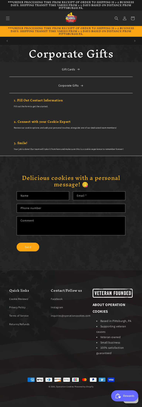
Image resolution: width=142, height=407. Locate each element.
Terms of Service (19, 315)
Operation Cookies (65, 386)
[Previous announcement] (7, 41)
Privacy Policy (17, 307)
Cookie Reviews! (18, 299)
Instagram (57, 307)
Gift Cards (68, 69)
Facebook (56, 299)
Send (28, 247)
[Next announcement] (135, 41)
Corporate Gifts (68, 85)
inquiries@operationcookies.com (70, 315)
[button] (8, 18)
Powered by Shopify (84, 386)
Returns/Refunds (19, 324)
